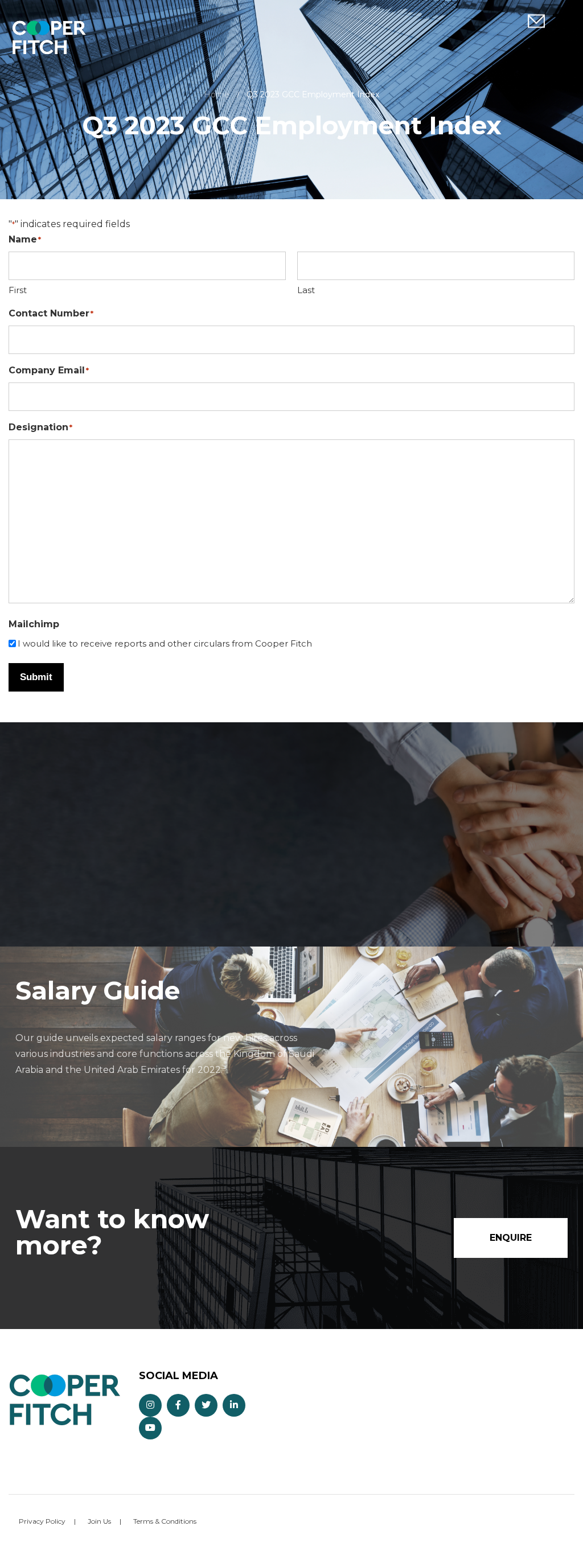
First (18, 290)
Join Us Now (120, 890)
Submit (36, 677)
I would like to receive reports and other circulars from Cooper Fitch (165, 643)
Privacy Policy (42, 1521)
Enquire (536, 21)
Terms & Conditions (164, 1521)
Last (306, 290)
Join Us (99, 1521)
